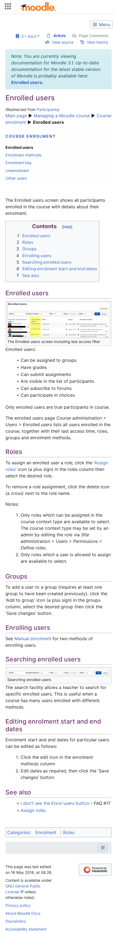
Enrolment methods (23, 155)
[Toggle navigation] (7, 7)
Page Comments (93, 35)
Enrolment (45, 832)
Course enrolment (30, 136)
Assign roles (33, 810)
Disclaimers (15, 921)
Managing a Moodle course (62, 115)
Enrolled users (26, 82)
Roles (68, 832)
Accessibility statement (26, 929)
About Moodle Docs (22, 913)
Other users (16, 178)
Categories (18, 832)
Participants (47, 109)
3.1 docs (27, 36)
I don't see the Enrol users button (55, 803)
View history (97, 42)
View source (62, 42)
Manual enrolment (32, 638)
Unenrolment (17, 170)
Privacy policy (17, 905)
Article (59, 35)
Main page (16, 115)
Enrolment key (18, 162)
